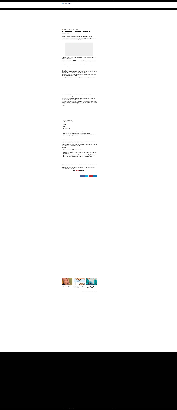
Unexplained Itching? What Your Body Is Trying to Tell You (67, 270)
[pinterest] (112, 1)
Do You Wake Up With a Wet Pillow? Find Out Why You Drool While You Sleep (79, 270)
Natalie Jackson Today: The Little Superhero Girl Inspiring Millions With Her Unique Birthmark (91, 270)
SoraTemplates (67, 347)
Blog (73, 347)
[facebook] (112, 347)
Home (62, 25)
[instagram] (115, 347)
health (65, 25)
